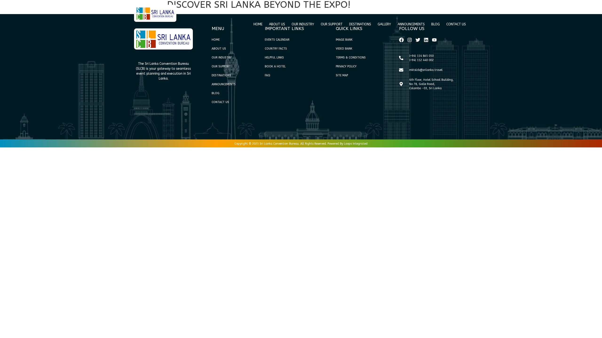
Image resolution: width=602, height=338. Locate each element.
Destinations (360, 24)
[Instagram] (409, 40)
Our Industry (303, 24)
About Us (277, 24)
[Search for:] (441, 10)
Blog (435, 24)
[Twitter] (418, 40)
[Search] (459, 9)
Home (257, 24)
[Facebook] (401, 40)
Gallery (384, 24)
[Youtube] (434, 40)
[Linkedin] (426, 40)
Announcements (411, 24)
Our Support (332, 24)
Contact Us (456, 24)
